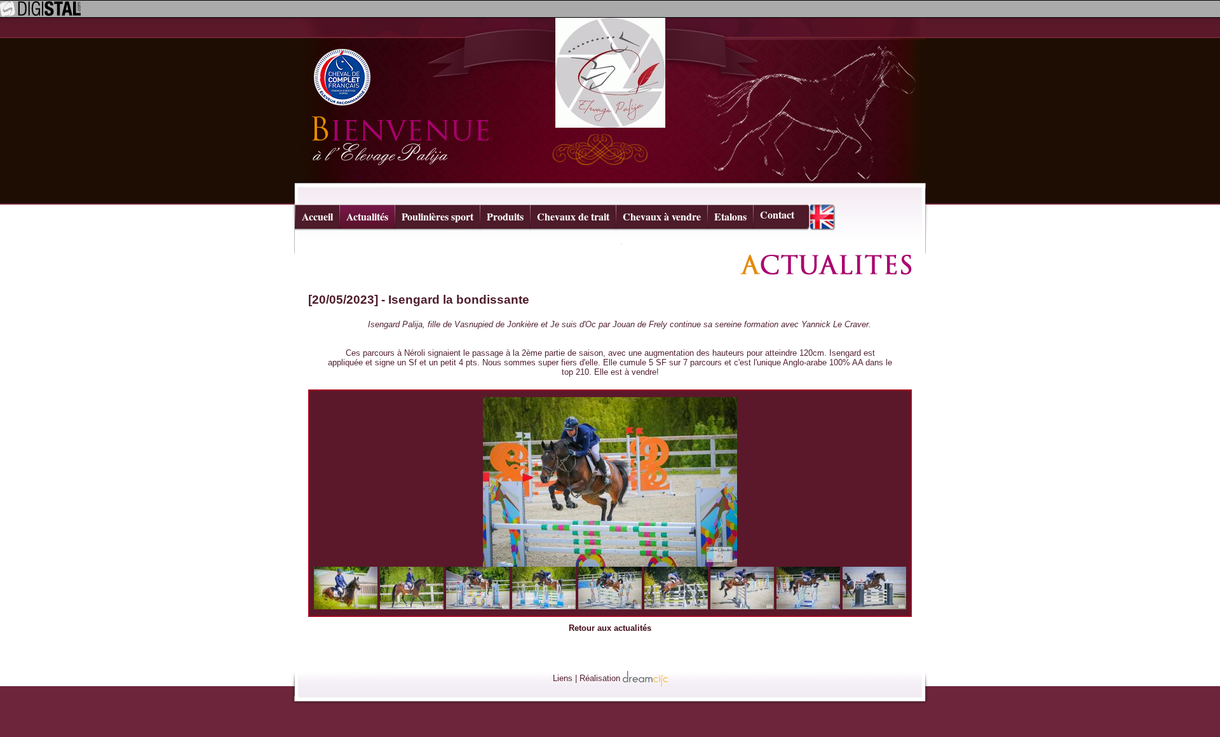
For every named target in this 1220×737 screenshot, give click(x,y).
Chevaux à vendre (662, 216)
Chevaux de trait (573, 216)
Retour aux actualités (610, 628)
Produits (505, 216)
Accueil (317, 216)
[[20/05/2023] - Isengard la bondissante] (610, 481)
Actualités (367, 216)
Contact (777, 214)
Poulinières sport (437, 216)
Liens (563, 678)
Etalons (730, 216)
